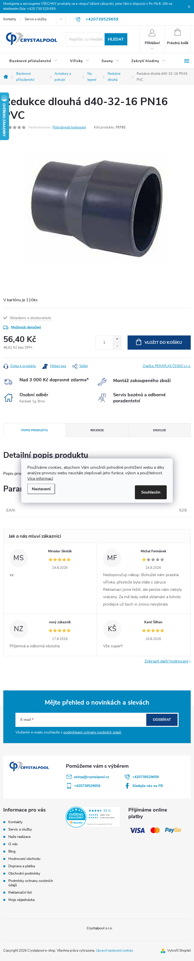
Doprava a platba (21, 866)
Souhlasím (150, 492)
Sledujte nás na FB (147, 785)
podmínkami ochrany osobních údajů (92, 732)
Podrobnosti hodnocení (69, 127)
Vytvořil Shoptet (179, 950)
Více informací (40, 478)
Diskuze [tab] (159, 430)
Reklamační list (20, 892)
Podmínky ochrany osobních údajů (30, 883)
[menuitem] (33, 61)
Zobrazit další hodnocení (166, 661)
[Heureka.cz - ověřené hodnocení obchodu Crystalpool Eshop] (93, 817)
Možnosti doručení (26, 327)
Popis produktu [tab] (34, 430)
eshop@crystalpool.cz (91, 777)
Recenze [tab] (97, 430)
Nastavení (41, 489)
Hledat (116, 39)
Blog (11, 851)
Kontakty (9, 19)
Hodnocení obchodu (24, 858)
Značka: (167, 366)
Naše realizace (19, 836)
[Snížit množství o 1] (117, 346)
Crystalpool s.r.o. (100, 928)
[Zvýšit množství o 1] (117, 339)
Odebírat (162, 719)
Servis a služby (36, 19)
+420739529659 (145, 777)
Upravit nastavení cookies (114, 950)
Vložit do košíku (163, 342)
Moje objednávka (21, 899)
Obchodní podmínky (24, 873)
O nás (13, 844)
